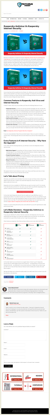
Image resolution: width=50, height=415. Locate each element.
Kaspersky (11, 282)
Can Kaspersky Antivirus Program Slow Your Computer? (19, 130)
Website (5, 354)
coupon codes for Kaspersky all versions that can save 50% (21, 201)
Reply (7, 315)
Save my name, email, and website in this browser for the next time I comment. (22, 362)
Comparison (11, 281)
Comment (6, 329)
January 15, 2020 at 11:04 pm (15, 304)
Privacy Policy (30, 410)
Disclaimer (25, 410)
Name (5, 342)
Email (5, 348)
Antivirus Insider (25, 5)
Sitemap (35, 410)
